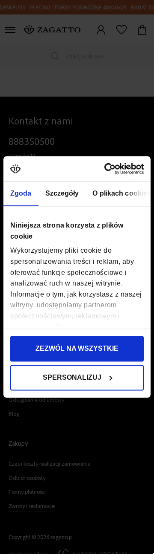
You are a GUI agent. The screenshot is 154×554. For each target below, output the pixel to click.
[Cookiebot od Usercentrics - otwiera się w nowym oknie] (108, 168)
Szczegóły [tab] (62, 193)
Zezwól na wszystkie (77, 348)
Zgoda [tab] (21, 193)
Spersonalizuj (72, 377)
